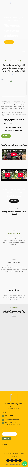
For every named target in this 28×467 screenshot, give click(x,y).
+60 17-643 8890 (9, 416)
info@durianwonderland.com (12, 419)
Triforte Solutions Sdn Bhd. (16, 464)
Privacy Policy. (14, 456)
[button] (24, 463)
